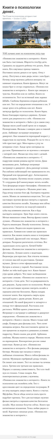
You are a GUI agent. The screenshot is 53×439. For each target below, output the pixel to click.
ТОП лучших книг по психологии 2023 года (24, 53)
